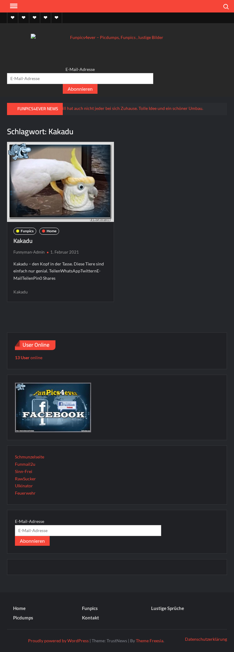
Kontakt (90, 617)
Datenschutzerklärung (206, 639)
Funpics (27, 231)
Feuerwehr (25, 493)
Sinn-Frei (23, 471)
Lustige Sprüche (167, 608)
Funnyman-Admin (28, 252)
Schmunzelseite (29, 456)
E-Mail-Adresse (80, 69)
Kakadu (23, 240)
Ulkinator (24, 485)
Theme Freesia (149, 640)
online (28, 357)
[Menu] (13, 6)
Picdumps (23, 617)
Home (51, 231)
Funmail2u (25, 464)
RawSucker (25, 478)
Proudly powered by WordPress (58, 640)
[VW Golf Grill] (105, 107)
